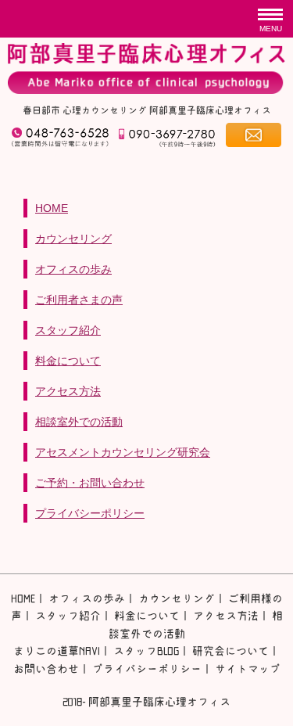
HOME (51, 208)
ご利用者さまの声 (79, 299)
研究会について (230, 650)
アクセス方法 (68, 391)
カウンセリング (73, 238)
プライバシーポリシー (90, 513)
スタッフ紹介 (68, 330)
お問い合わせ (46, 668)
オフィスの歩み (73, 269)
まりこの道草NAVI (56, 650)
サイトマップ (247, 668)
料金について (68, 360)
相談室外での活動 (79, 421)
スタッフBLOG (146, 650)
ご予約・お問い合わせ (90, 482)
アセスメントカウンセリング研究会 (122, 452)
